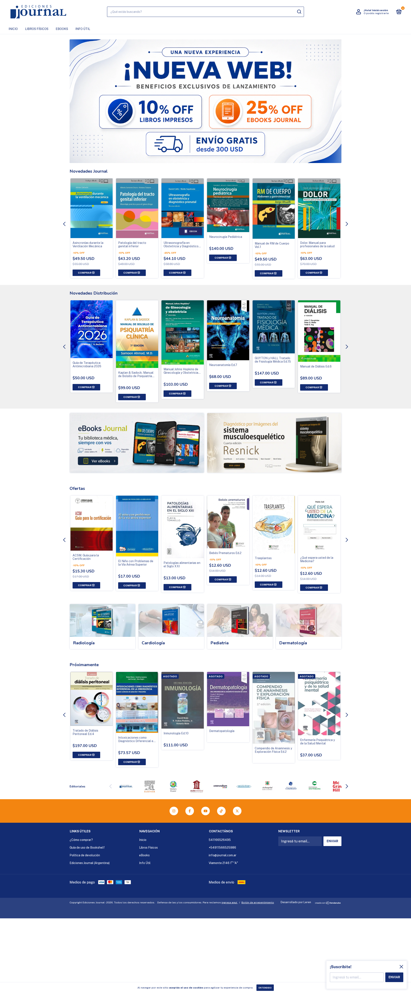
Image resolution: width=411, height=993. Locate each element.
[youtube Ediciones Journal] (205, 811)
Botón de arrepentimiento (257, 902)
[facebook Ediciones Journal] (189, 811)
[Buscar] (298, 12)
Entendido (265, 987)
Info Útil (82, 29)
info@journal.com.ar (222, 855)
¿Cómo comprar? (81, 840)
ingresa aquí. (230, 902)
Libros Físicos (36, 29)
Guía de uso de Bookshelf (87, 847)
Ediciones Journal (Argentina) (90, 863)
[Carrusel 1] (137, 443)
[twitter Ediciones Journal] (237, 811)
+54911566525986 (222, 847)
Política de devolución (85, 855)
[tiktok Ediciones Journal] (221, 811)
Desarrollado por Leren (296, 902)
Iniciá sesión (380, 10)
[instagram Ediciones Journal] (174, 811)
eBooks (62, 29)
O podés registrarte (376, 13)
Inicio (13, 29)
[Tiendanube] (328, 903)
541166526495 (220, 840)
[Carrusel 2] (274, 443)
